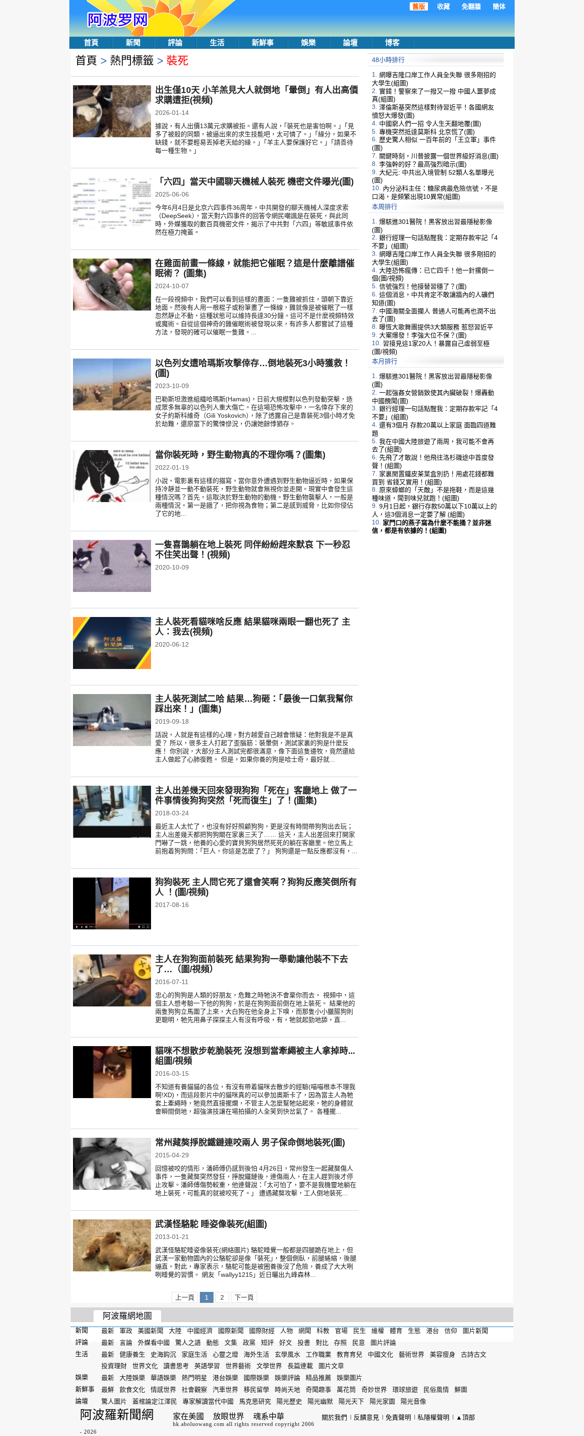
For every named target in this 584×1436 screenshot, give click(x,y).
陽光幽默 (320, 1401)
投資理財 (114, 1365)
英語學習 (207, 1365)
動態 (212, 1342)
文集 (230, 1342)
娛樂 (308, 43)
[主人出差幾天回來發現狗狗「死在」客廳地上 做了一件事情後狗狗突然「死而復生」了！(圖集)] (112, 813)
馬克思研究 (255, 1401)
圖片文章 (331, 1365)
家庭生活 (194, 1354)
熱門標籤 (132, 60)
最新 (107, 1330)
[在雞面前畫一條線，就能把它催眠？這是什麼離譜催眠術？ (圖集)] (112, 285)
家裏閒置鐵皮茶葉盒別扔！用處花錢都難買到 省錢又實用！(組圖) (433, 478)
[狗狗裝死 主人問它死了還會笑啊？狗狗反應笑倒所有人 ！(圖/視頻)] (112, 904)
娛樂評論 (287, 1377)
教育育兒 (349, 1354)
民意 (358, 1342)
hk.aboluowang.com (198, 1424)
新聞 (133, 43)
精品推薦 (318, 1377)
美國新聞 (150, 1330)
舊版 (418, 6)
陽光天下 (351, 1401)
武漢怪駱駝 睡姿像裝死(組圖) (211, 1224)
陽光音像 (413, 1401)
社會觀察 (194, 1389)
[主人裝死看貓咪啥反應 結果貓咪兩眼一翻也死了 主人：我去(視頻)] (112, 644)
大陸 (175, 1330)
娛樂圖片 (349, 1377)
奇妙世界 (374, 1389)
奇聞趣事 (318, 1389)
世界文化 (145, 1365)
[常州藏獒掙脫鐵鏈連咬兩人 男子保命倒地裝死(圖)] (112, 1165)
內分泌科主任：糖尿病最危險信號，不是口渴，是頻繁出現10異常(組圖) (435, 192)
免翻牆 (471, 6)
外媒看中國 (154, 1342)
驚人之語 (188, 1342)
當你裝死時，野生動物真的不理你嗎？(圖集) (240, 455)
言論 (126, 1342)
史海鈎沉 (163, 1354)
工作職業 (318, 1354)
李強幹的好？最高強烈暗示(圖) (423, 164)
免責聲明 (398, 1417)
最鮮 (107, 1389)
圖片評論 (383, 1342)
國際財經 (262, 1330)
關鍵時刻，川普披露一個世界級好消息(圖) (439, 156)
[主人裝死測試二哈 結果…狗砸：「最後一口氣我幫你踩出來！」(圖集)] (112, 721)
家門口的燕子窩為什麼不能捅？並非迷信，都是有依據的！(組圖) (431, 526)
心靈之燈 (225, 1354)
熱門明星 (194, 1377)
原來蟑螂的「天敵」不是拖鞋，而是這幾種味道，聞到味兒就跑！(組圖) (433, 494)
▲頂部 (465, 1417)
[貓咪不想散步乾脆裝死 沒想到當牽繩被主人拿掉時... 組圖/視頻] (112, 1073)
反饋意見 (366, 1417)
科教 (323, 1330)
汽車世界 (225, 1389)
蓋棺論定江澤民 (154, 1401)
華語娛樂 (163, 1377)
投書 (303, 1342)
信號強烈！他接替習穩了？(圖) (423, 286)
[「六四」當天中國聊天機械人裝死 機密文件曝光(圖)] (112, 204)
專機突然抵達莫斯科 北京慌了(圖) (427, 131)
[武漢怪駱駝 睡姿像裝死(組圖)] (112, 1246)
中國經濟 (200, 1330)
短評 (267, 1342)
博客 (392, 43)
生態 (414, 1330)
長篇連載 (300, 1365)
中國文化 (380, 1354)
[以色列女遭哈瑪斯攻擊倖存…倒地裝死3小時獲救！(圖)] (112, 385)
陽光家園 (382, 1401)
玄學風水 (287, 1354)
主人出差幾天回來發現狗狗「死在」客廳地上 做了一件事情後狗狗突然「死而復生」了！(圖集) (256, 795)
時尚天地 (287, 1389)
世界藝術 (238, 1365)
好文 (285, 1342)
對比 (322, 1342)
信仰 (450, 1330)
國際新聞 (231, 1330)
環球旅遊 (405, 1389)
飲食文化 (132, 1389)
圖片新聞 (475, 1330)
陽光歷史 (289, 1401)
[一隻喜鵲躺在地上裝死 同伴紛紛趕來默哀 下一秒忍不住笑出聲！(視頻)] (112, 567)
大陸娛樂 (132, 1377)
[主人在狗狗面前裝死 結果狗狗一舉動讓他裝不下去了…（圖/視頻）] (112, 981)
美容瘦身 (442, 1354)
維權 (377, 1330)
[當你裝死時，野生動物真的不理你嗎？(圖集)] (112, 477)
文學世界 (269, 1365)
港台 (432, 1330)
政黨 (249, 1342)
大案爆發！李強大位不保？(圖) (423, 335)
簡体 (499, 6)
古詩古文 (473, 1354)
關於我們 (334, 1417)
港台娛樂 (225, 1377)
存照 (340, 1342)
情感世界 (163, 1389)
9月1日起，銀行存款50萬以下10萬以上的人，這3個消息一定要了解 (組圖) (434, 510)
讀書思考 (176, 1365)
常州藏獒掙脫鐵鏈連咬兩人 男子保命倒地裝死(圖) (250, 1142)
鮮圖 (460, 1389)
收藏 (443, 6)
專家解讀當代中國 (208, 1401)
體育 (396, 1330)
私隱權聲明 (433, 1417)
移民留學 (256, 1389)
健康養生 (132, 1354)
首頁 (91, 43)
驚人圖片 (114, 1401)
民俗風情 (436, 1389)
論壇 (350, 43)
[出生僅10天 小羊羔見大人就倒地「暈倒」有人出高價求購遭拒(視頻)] (112, 112)
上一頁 (184, 1297)
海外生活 (256, 1354)
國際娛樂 (256, 1377)
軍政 (126, 1330)
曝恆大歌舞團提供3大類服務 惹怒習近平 (436, 327)
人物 (286, 1330)
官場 (341, 1330)
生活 (217, 43)
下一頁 (244, 1297)
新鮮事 (263, 43)
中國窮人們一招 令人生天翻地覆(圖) (430, 123)
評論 (175, 43)
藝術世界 (411, 1354)
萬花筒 (346, 1389)
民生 (359, 1330)
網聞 (304, 1330)
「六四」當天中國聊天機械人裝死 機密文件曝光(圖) (254, 182)
